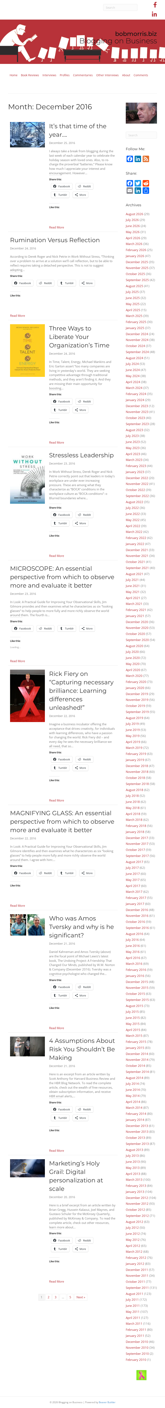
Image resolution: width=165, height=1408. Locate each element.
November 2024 (137, 340)
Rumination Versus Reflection (55, 240)
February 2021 (136, 610)
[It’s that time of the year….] (27, 134)
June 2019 (133, 730)
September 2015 (137, 1000)
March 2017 (134, 892)
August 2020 (134, 646)
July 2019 (132, 724)
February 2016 (136, 970)
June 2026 (133, 226)
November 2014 (137, 1060)
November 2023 (137, 412)
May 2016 (133, 952)
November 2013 (137, 1132)
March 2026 (134, 244)
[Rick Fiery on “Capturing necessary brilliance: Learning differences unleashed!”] (27, 695)
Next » (80, 1297)
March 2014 (134, 1108)
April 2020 (133, 670)
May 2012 (133, 1240)
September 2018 (137, 784)
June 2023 (133, 442)
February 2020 (136, 682)
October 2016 (135, 922)
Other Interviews (107, 75)
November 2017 (137, 844)
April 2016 (133, 958)
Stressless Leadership (81, 455)
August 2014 (134, 1078)
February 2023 (136, 466)
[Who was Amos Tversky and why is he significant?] (27, 924)
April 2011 (133, 1318)
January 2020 (135, 688)
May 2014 (133, 1096)
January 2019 (135, 760)
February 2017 (136, 898)
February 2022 (136, 538)
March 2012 (134, 1252)
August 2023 (134, 430)
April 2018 (133, 814)
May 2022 (133, 520)
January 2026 (135, 256)
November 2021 (137, 556)
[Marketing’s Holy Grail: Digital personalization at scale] (27, 1168)
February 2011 (136, 1330)
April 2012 (133, 1246)
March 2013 (134, 1180)
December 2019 (137, 694)
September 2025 (137, 280)
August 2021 (134, 574)
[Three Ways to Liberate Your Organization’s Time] (27, 350)
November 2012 (137, 1204)
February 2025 (136, 322)
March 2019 (134, 748)
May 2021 (133, 592)
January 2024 (135, 400)
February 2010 (136, 1360)
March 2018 (134, 820)
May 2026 (133, 232)
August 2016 (134, 934)
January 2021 (135, 616)
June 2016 (133, 946)
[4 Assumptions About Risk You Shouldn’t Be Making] (27, 1046)
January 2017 (135, 904)
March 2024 (134, 388)
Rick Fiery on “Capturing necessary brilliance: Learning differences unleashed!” (81, 690)
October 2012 (135, 1210)
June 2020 (133, 658)
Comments (141, 75)
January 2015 (135, 1048)
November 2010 (137, 1347)
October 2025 (135, 274)
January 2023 (135, 472)
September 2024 (137, 352)
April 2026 (133, 238)
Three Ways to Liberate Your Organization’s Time (79, 337)
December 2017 (137, 838)
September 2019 (137, 712)
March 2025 (134, 316)
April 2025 (133, 310)
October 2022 (135, 490)
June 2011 (133, 1306)
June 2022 (133, 514)
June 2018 (133, 802)
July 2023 (132, 436)
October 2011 (135, 1282)
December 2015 (137, 982)
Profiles (65, 75)
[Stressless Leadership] (27, 477)
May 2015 (133, 1024)
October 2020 (135, 634)
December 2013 (137, 1126)
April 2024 (133, 382)
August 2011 (134, 1294)
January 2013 (135, 1192)
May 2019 (133, 736)
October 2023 (135, 418)
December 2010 (137, 1342)
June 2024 (133, 370)
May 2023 (133, 448)
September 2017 (137, 856)
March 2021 (134, 604)
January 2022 (135, 544)
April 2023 (133, 454)
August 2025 (134, 286)
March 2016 (134, 964)
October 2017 (135, 850)
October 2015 (135, 994)
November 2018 (137, 772)
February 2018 (136, 826)
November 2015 (137, 988)
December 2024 (137, 334)
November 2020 (137, 628)
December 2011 (137, 1270)
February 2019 (136, 754)
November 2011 (137, 1276)
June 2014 (133, 1090)
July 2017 (132, 868)
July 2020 (132, 652)
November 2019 (137, 700)
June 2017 (133, 874)
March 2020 (134, 676)
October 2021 (135, 562)
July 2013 (132, 1156)
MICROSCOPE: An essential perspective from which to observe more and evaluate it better (62, 577)
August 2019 (134, 718)
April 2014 (133, 1102)
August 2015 (134, 1006)
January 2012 (135, 1264)
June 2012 (133, 1234)
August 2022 (134, 502)
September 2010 (137, 1354)
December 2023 (137, 406)
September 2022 (137, 496)
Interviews (49, 75)
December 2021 (137, 550)
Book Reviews (30, 75)
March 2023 (134, 460)
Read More (56, 227)
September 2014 (137, 1072)
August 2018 (134, 790)
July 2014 (132, 1084)
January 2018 (135, 832)
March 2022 (134, 532)
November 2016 (137, 916)
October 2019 (135, 706)
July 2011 (132, 1300)
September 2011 (137, 1288)
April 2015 (133, 1030)
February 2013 (136, 1186)
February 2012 (136, 1258)
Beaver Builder (107, 1402)
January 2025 (135, 328)
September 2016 (137, 928)
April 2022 (133, 526)
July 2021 (132, 580)
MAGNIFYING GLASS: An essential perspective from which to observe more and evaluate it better (62, 821)
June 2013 (133, 1162)
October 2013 (135, 1138)
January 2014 (135, 1120)
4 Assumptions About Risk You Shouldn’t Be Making (82, 1049)
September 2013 (137, 1144)
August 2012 (134, 1222)
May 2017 (133, 880)
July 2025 (132, 292)
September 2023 (137, 424)
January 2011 (135, 1336)
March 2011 (134, 1323)
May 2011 (133, 1312)
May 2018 (133, 808)
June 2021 (133, 586)
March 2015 (134, 1036)
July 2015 (132, 1012)
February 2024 (136, 394)
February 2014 (136, 1114)
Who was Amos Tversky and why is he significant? (81, 927)
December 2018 (137, 766)
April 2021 (133, 598)
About (126, 75)
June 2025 (133, 298)
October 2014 (135, 1066)
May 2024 (133, 376)
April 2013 (133, 1174)
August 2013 (134, 1150)
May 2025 (133, 304)
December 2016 (137, 910)
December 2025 (137, 262)
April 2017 (133, 886)
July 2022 (132, 508)
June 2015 (133, 1018)
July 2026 (132, 220)
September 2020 (137, 640)
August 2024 (134, 358)
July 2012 (132, 1228)
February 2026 (136, 250)
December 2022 (137, 478)
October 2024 (135, 346)
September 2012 (137, 1216)
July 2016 (132, 940)
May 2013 (133, 1168)
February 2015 (136, 1042)
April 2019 (133, 742)
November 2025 (137, 268)
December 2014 (137, 1054)
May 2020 (133, 664)
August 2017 (134, 862)
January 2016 (135, 976)
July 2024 (132, 364)
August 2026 (134, 214)
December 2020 (137, 622)
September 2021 (137, 568)
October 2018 (135, 778)
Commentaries (83, 75)
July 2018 (132, 796)
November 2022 (137, 484)
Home (14, 75)
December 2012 (137, 1198)
